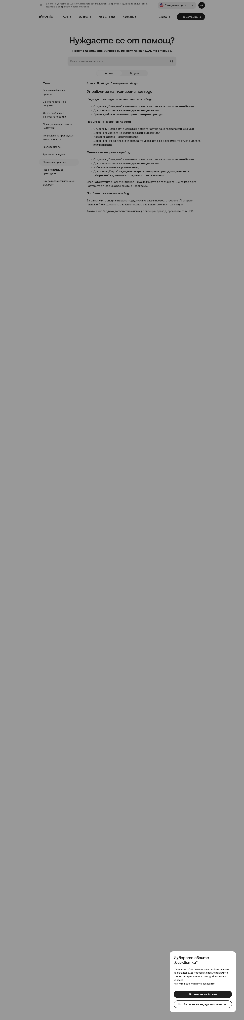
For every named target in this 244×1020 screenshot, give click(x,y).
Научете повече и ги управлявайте (194, 983)
